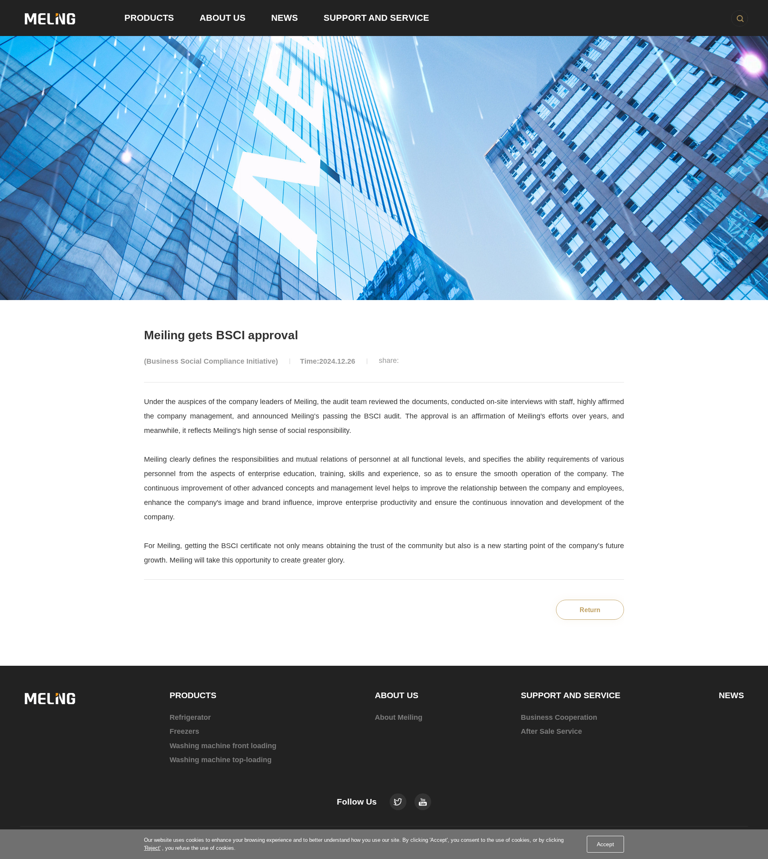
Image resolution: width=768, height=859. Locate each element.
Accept (605, 844)
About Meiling (398, 717)
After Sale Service (551, 731)
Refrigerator (190, 717)
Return (590, 610)
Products (149, 18)
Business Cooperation (559, 717)
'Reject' (152, 848)
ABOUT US (396, 695)
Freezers (184, 731)
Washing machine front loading (223, 746)
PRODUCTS (193, 695)
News (284, 18)
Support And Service (376, 18)
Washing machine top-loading (221, 760)
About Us (223, 18)
